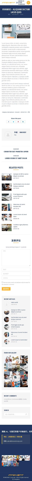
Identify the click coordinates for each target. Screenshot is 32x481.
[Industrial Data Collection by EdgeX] (16, 458)
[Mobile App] (16, 360)
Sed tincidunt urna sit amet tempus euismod (21, 185)
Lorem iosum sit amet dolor (20, 215)
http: (15, 135)
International (6, 26)
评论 (29, 112)
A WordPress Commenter (11, 399)
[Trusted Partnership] (24, 375)
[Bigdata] (27, 458)
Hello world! (14, 302)
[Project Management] (4, 458)
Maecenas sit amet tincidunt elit (19, 205)
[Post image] (7, 176)
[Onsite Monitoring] (16, 383)
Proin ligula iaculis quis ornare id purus (20, 195)
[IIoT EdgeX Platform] (22, 458)
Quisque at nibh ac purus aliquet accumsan (20, 175)
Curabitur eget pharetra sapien (20, 225)
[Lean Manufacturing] (10, 463)
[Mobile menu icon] (28, 2)
